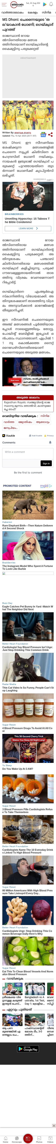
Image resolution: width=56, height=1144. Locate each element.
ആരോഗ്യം (43, 422)
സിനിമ (46, 12)
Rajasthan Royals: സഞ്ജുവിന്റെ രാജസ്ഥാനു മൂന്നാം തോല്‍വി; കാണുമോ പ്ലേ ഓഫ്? (27, 406)
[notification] (51, 4)
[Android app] (28, 1049)
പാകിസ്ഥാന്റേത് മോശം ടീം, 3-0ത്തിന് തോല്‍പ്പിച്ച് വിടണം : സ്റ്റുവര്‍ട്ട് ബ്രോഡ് (34, 1032)
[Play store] (45, 4)
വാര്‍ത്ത (9, 422)
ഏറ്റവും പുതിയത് (19, 1010)
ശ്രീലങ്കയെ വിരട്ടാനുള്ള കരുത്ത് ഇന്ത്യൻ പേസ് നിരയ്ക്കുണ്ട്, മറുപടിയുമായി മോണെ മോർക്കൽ (12, 1001)
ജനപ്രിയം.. (11, 428)
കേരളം (33, 12)
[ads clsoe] (54, 1126)
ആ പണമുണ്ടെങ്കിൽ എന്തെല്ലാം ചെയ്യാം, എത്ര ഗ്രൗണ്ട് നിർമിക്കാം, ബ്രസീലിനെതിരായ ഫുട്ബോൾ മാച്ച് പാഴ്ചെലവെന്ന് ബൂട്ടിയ (12, 1032)
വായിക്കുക (15, 979)
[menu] (5, 5)
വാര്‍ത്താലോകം (13, 12)
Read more (15, 380)
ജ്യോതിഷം (25, 422)
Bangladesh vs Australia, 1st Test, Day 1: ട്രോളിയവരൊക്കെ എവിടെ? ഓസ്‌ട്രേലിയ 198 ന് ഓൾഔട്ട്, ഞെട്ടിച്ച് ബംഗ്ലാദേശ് (35, 1001)
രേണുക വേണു (22, 132)
